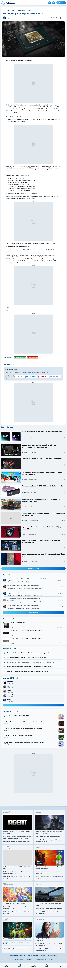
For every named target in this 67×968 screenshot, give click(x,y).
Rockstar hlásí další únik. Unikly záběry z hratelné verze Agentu (16, 832)
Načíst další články (33, 568)
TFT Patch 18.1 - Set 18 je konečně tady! (16, 715)
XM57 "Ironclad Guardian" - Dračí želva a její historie (49, 908)
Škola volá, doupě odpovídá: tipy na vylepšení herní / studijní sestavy (42, 541)
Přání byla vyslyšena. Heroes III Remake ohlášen (48, 836)
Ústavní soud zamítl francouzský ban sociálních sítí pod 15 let (43, 555)
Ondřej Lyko (25, 534)
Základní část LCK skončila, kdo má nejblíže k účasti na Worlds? (17, 912)
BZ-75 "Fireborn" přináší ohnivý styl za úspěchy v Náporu (48, 904)
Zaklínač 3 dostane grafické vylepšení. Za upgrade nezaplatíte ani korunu (49, 840)
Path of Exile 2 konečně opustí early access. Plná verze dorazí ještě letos (48, 832)
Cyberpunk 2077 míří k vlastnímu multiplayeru (18, 735)
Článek (8, 10)
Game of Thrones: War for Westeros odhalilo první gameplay (23, 728)
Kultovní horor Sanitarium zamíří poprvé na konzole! (17, 841)
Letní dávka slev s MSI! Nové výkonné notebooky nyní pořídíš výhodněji (42, 473)
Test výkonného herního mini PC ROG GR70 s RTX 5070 (16, 867)
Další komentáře (33, 612)
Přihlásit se (61, 2)
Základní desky (21, 10)
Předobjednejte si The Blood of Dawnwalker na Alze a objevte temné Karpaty (49, 867)
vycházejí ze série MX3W (13, 116)
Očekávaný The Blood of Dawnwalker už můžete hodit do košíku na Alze (16, 872)
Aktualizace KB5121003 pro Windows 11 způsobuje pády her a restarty (43, 514)
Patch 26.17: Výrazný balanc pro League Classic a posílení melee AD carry (16, 907)
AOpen (28, 10)
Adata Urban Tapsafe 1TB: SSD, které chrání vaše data (43, 486)
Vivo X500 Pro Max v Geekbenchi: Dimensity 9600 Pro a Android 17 (48, 944)
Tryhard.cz (6, 717)
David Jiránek (25, 547)
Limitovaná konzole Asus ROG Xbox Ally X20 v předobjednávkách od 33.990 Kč (39, 446)
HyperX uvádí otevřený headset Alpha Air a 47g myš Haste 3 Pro (42, 528)
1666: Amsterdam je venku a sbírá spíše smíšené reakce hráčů (23, 722)
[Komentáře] (60, 18)
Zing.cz (6, 737)
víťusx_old (9, 18)
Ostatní (13, 10)
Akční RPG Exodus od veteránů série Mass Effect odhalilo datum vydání (16, 947)
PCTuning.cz (7, 744)
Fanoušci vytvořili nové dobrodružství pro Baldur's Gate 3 (16, 943)
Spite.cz (6, 723)
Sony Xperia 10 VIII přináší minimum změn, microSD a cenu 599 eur (49, 939)
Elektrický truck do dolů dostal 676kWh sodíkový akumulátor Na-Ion (41, 501)
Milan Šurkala (25, 437)
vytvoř (46, 372)
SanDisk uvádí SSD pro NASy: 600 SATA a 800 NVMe (42, 459)
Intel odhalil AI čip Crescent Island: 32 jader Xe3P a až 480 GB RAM (24, 742)
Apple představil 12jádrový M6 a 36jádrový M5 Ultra (42, 431)
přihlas (30, 372)
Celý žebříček (34, 705)
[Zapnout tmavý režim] (53, 2)
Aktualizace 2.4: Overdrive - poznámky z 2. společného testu (46, 912)
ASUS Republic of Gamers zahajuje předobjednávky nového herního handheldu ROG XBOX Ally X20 (17, 837)
